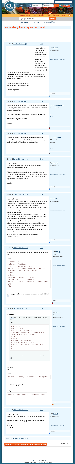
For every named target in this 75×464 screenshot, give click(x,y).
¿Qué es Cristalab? (39, 15)
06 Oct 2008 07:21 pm (20, 133)
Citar (41, 44)
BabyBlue (34, 461)
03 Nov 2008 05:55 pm (20, 410)
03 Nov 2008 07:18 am (20, 248)
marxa (55, 48)
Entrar (57, 5)
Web (64, 59)
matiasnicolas (58, 105)
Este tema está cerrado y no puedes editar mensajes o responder (25, 444)
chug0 (58, 252)
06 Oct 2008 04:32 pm (20, 101)
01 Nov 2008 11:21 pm (20, 194)
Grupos (36, 22)
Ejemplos (56, 15)
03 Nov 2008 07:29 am (20, 308)
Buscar (52, 19)
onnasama (57, 137)
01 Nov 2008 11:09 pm (20, 159)
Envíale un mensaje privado (56, 59)
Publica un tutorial (24, 15)
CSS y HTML (20, 40)
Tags (48, 15)
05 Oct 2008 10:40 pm (20, 44)
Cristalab (47, 461)
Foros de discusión (9, 40)
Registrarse (24, 22)
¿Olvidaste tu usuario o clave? (23, 5)
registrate (66, 6)
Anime (63, 15)
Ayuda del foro (49, 22)
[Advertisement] (37, 34)
